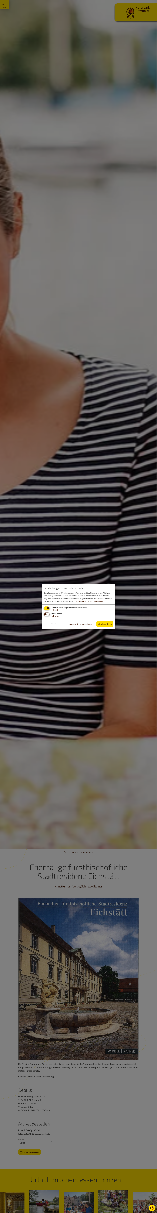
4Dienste (54, 616)
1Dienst (54, 610)
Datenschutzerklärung (83, 601)
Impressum (98, 601)
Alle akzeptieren (105, 624)
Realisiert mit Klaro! (50, 624)
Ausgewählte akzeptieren (81, 624)
